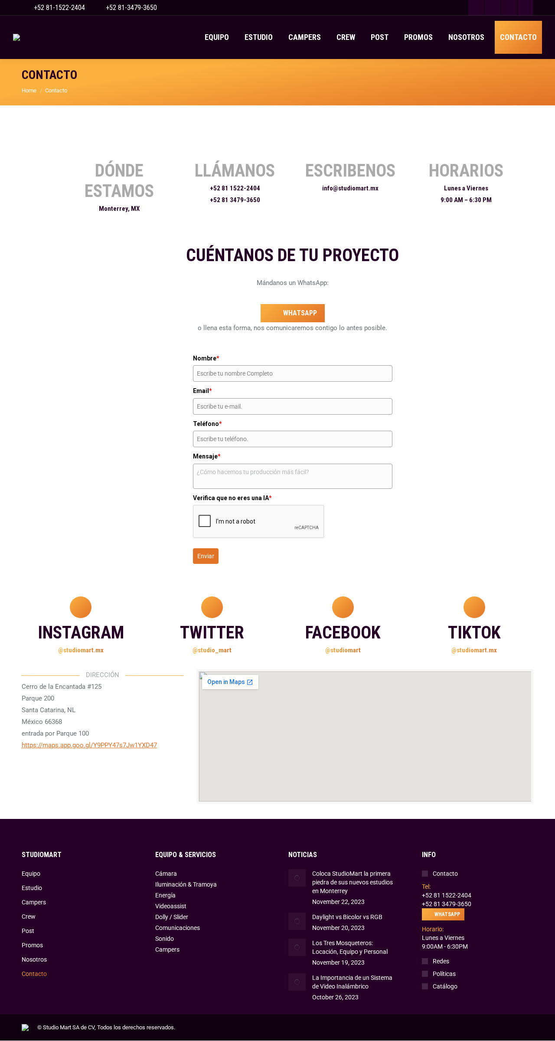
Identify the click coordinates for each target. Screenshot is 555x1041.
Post (28, 930)
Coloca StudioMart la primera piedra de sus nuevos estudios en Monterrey (352, 882)
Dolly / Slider (171, 916)
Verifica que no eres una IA (232, 497)
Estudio (32, 887)
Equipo (31, 873)
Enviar (205, 556)
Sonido (164, 938)
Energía (165, 895)
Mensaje (207, 456)
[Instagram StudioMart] (80, 607)
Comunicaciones (177, 927)
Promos (32, 945)
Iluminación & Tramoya (186, 884)
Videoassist (170, 906)
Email (202, 390)
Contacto (34, 973)
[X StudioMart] (212, 607)
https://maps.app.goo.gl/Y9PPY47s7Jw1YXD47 (89, 745)
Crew (29, 916)
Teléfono (207, 423)
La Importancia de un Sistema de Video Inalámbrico (352, 982)
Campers (34, 902)
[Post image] (297, 878)
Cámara (166, 873)
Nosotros (34, 959)
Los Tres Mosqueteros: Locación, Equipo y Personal (350, 947)
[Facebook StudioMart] (343, 607)
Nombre (206, 358)
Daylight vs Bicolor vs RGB (347, 916)
